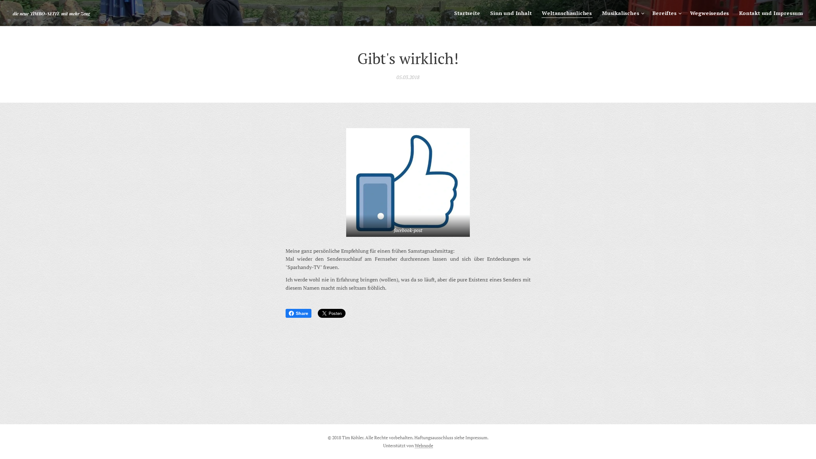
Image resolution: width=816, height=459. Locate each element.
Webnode (424, 445)
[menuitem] (469, 13)
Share (302, 313)
